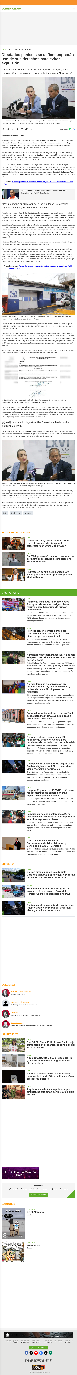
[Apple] (46, 1353)
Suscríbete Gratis (38, 1195)
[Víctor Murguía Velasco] (6, 1003)
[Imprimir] (31, 129)
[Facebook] (3, 129)
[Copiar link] (26, 129)
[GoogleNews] (41, 1353)
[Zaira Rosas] (6, 1014)
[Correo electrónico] (21, 129)
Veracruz (28, 513)
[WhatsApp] (12, 129)
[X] (8, 129)
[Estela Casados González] (6, 993)
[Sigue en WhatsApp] (70, 129)
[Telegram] (17, 129)
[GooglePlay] (50, 1353)
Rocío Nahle (15, 513)
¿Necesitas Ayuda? (38, 1348)
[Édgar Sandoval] (6, 1024)
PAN (5, 513)
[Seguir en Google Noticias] (73, 129)
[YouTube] (36, 1353)
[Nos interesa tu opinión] (38, 1335)
